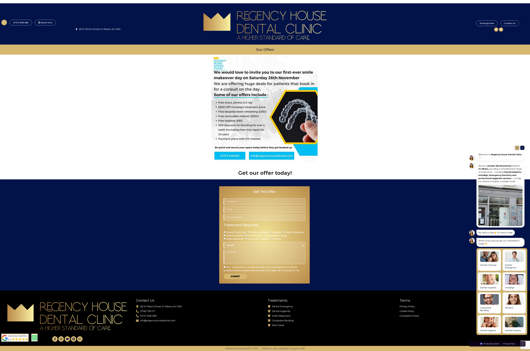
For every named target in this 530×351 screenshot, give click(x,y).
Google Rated (17, 336)
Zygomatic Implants (259, 238)
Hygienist (277, 232)
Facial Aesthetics (259, 232)
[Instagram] (501, 29)
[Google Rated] (5, 338)
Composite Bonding (276, 235)
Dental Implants (234, 235)
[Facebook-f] (496, 29)
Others (277, 238)
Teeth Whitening (294, 232)
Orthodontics (254, 235)
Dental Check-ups (236, 232)
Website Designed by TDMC (242, 348)
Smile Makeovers (235, 238)
